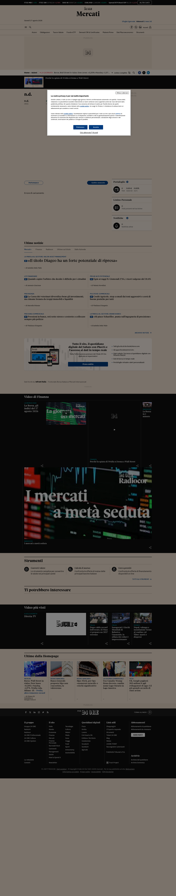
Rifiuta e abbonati (122, 93)
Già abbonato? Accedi (89, 133)
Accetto (96, 127)
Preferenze (80, 127)
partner (118, 113)
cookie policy (84, 106)
